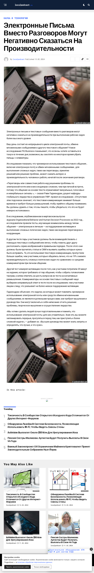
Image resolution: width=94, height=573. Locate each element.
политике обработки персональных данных (34, 562)
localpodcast (19, 59)
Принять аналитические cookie (17, 567)
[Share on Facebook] (72, 59)
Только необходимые (41, 567)
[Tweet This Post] (77, 59)
